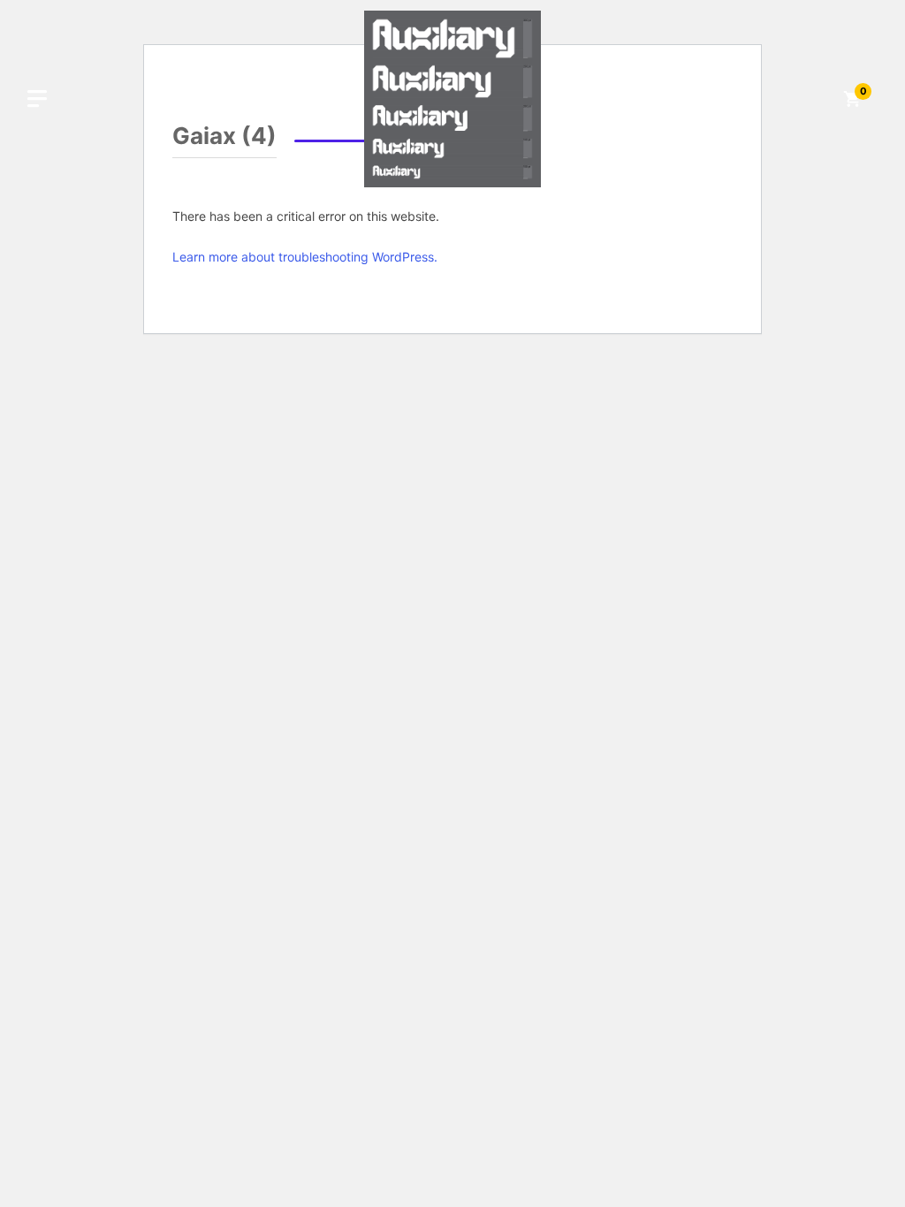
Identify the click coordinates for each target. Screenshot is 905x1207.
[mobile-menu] (37, 99)
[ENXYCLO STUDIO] (452, 97)
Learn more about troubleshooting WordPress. (304, 256)
